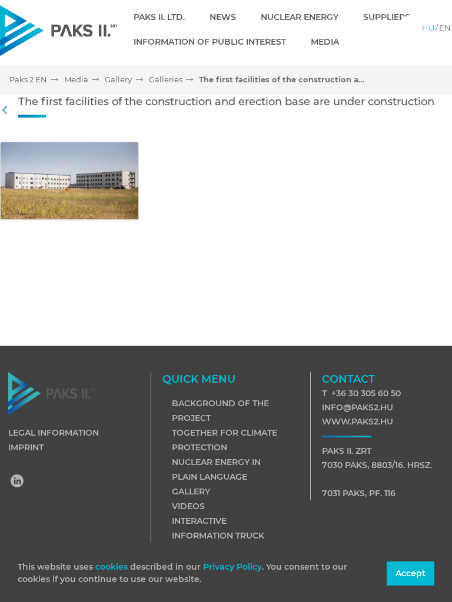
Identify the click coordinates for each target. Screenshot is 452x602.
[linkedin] (17, 482)
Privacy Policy (232, 566)
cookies (112, 566)
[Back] (7, 110)
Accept (411, 573)
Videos (188, 506)
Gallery (191, 491)
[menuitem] (164, 17)
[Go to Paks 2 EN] (58, 30)
